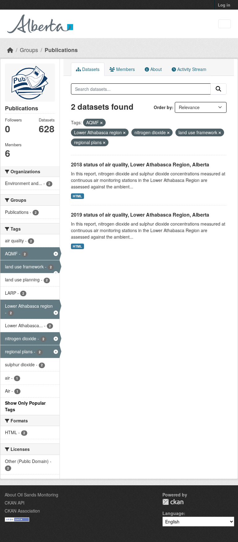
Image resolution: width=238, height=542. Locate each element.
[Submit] (218, 89)
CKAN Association (22, 511)
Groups (29, 50)
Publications (61, 50)
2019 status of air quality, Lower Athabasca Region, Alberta (140, 214)
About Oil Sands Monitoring (31, 494)
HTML (77, 196)
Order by (163, 107)
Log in (224, 5)
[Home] (10, 50)
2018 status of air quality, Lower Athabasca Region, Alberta (140, 164)
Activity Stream (191, 69)
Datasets (90, 69)
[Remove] (101, 122)
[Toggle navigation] (224, 24)
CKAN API (14, 503)
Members (125, 69)
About (155, 69)
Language (173, 513)
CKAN (172, 502)
